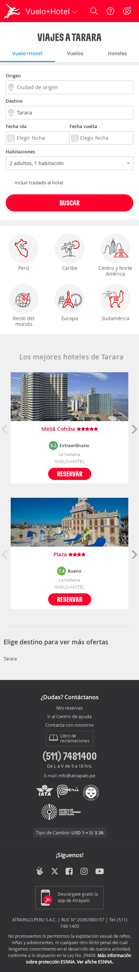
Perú (23, 268)
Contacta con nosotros (69, 725)
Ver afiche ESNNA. (95, 962)
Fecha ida (16, 126)
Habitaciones (20, 151)
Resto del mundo (23, 321)
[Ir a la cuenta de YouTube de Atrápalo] (100, 871)
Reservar (69, 473)
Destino (14, 101)
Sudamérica (115, 318)
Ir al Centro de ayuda (69, 717)
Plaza (60, 554)
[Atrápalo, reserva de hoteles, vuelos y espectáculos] (12, 11)
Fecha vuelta (83, 126)
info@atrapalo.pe (76, 775)
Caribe (69, 268)
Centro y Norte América (115, 271)
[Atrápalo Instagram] (85, 871)
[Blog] (40, 871)
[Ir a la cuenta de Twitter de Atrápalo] (55, 871)
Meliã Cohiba (59, 429)
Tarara (10, 658)
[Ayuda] (110, 11)
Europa (69, 318)
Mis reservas (69, 708)
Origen (13, 75)
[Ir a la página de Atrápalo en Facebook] (70, 871)
